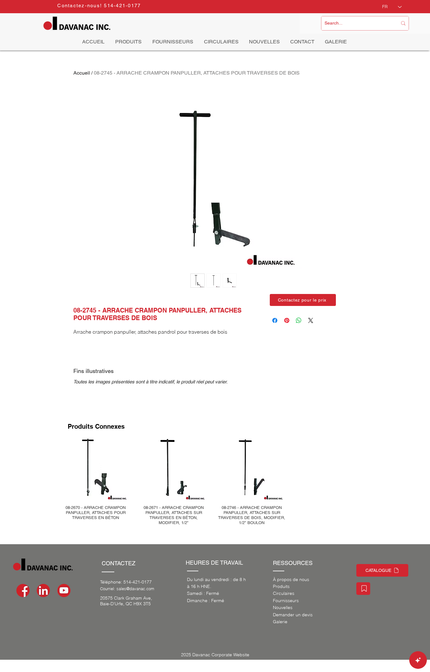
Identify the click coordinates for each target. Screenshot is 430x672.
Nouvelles (282, 607)
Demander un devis (293, 615)
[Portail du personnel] (363, 588)
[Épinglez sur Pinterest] (287, 320)
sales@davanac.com (135, 588)
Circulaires (283, 593)
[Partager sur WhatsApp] (299, 320)
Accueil (81, 73)
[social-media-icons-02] (23, 590)
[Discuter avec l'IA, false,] (418, 660)
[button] (303, 300)
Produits (281, 586)
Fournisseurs (286, 600)
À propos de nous (291, 579)
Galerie (280, 621)
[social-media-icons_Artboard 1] (43, 590)
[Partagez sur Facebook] (275, 320)
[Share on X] (310, 320)
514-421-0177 (137, 582)
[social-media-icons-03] (64, 590)
